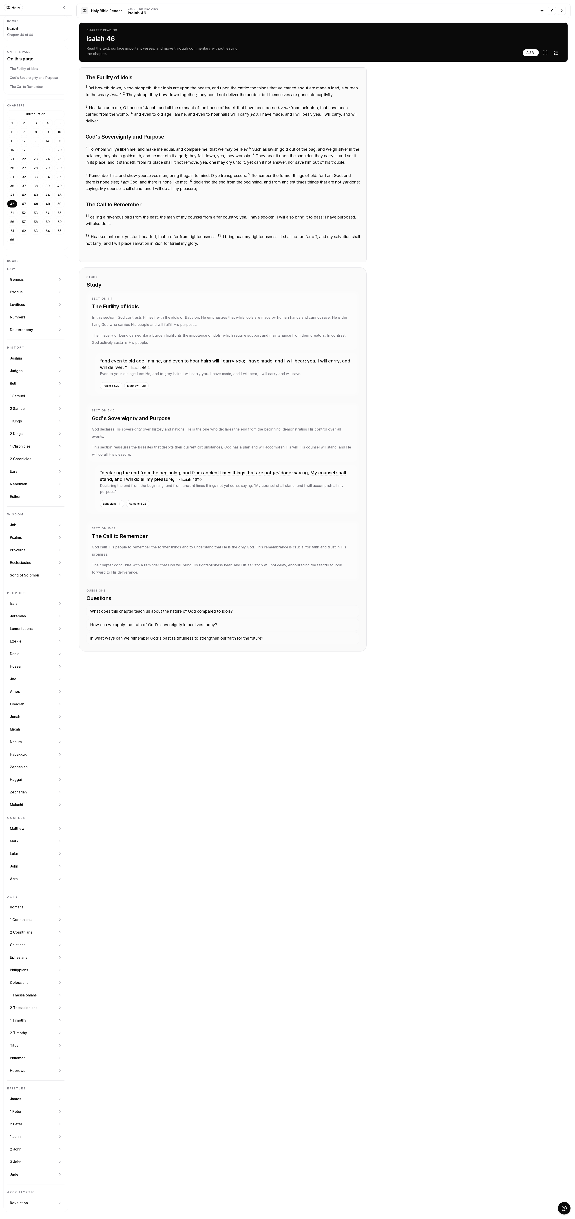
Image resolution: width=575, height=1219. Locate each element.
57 (24, 222)
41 (12, 195)
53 (36, 213)
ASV (530, 53)
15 (59, 141)
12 (24, 141)
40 (59, 186)
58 (36, 222)
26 (12, 168)
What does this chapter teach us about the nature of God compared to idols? (161, 611)
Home (16, 7)
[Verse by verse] (555, 52)
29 (48, 168)
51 (12, 213)
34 (48, 177)
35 (59, 177)
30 (60, 168)
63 (36, 231)
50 (59, 204)
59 (48, 222)
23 (36, 159)
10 (59, 132)
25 (59, 159)
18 (36, 150)
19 (47, 150)
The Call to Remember (26, 86)
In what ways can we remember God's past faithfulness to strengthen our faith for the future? (176, 638)
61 (12, 231)
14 (47, 141)
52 (24, 213)
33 (36, 177)
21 (12, 159)
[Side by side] (545, 52)
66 (12, 240)
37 (24, 186)
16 (12, 150)
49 (48, 204)
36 (12, 186)
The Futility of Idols (24, 69)
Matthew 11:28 (136, 385)
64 (48, 231)
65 (59, 231)
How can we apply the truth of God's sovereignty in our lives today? (153, 624)
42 (24, 195)
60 (60, 222)
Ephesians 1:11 (112, 503)
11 (12, 141)
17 (24, 150)
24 (48, 159)
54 (48, 213)
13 (36, 141)
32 (24, 177)
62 (24, 231)
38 (36, 186)
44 (47, 195)
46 (12, 204)
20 (60, 150)
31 (12, 177)
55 (59, 213)
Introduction (35, 114)
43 (36, 195)
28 (36, 168)
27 (24, 168)
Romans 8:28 (137, 503)
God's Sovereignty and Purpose (34, 78)
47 (24, 204)
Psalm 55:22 (111, 385)
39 (48, 186)
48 (36, 204)
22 (24, 159)
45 (60, 195)
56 (12, 222)
